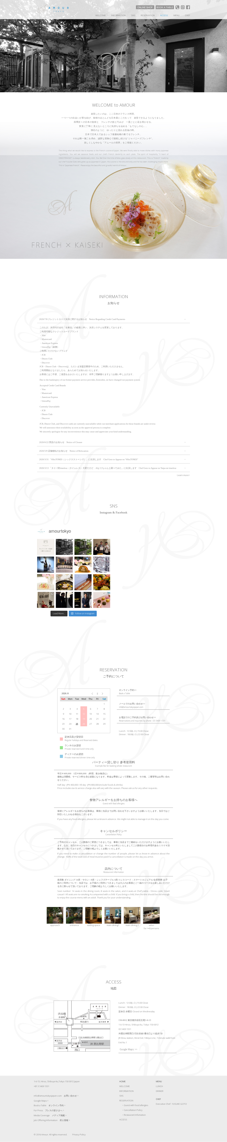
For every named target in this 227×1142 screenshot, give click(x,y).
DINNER (159, 1091)
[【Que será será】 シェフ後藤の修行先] (45, 600)
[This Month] (97, 693)
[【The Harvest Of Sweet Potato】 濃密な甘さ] (101, 582)
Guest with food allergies (136, 1105)
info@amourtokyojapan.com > (56, 1095)
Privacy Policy (79, 1134)
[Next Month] (104, 693)
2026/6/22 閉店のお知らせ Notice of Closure (60, 442)
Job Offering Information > (52, 1120)
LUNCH (159, 1086)
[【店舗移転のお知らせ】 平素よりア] (83, 547)
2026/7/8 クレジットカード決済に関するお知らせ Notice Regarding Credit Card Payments (82, 319)
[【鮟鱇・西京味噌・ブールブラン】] (64, 582)
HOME (122, 1081)
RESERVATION (148, 15)
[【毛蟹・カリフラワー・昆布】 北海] (45, 582)
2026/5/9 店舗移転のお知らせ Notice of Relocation (63, 451)
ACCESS (164, 15)
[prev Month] (90, 693)
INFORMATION (118, 15)
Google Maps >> (128, 1049)
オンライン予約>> (127, 692)
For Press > (49, 1110)
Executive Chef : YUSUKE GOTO (171, 1103)
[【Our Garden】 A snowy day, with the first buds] (101, 565)
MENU (176, 15)
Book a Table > (49, 1105)
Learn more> (183, 475)
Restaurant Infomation (135, 1114)
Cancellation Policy (133, 1110)
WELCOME (100, 15)
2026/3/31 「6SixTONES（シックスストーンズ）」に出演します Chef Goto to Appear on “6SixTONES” (88, 459)
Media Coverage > (50, 1115)
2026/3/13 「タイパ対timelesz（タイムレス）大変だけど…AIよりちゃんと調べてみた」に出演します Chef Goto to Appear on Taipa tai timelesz (107, 468)
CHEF (187, 15)
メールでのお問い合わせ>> (132, 705)
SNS (133, 15)
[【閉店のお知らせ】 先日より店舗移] (64, 547)
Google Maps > (41, 1100)
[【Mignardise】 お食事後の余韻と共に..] (101, 600)
